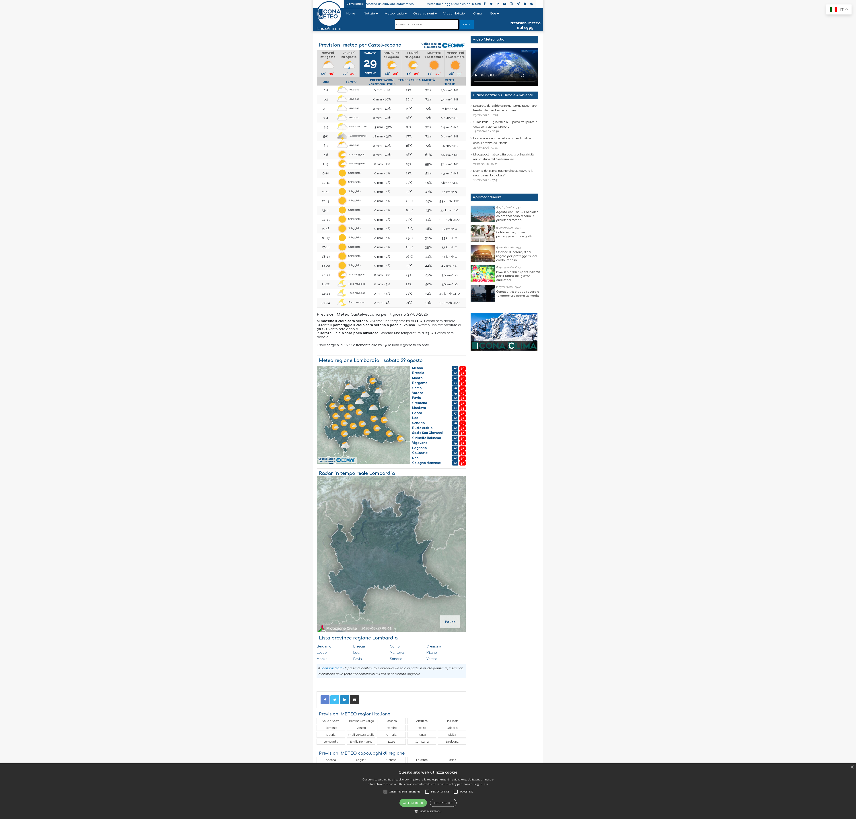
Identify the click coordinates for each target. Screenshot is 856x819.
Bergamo (324, 646)
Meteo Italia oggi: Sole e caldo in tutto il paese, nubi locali (415, 4)
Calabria (452, 727)
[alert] (428, 791)
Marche (392, 727)
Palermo (422, 760)
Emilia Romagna (361, 741)
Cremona (433, 646)
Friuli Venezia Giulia (361, 734)
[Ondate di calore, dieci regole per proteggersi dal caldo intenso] (483, 253)
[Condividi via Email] (354, 699)
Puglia (422, 734)
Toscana (391, 721)
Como (395, 646)
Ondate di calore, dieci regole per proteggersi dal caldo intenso (516, 256)
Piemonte (331, 727)
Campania (422, 741)
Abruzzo (422, 721)
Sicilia (452, 734)
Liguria (330, 734)
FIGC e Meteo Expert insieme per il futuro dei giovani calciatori (518, 276)
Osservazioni (423, 13)
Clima (477, 13)
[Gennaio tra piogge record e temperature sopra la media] (483, 293)
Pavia (357, 659)
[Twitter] (334, 699)
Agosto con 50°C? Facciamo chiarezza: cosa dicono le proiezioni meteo (517, 216)
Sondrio (396, 659)
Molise (422, 727)
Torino (452, 760)
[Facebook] (325, 699)
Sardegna (452, 741)
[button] (428, 811)
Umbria (391, 734)
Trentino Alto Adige (361, 721)
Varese (431, 659)
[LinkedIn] (344, 699)
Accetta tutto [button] (413, 803)
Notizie (369, 13)
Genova (392, 760)
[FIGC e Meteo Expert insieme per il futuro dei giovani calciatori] (483, 273)
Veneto (361, 727)
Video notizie (454, 13)
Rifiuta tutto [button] (443, 803)
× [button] (852, 767)
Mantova (397, 653)
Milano (431, 653)
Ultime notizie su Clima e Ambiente (503, 95)
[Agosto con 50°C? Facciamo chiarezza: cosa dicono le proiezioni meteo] (483, 214)
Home (350, 13)
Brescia (359, 646)
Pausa (450, 622)
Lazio (391, 741)
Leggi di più (481, 784)
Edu (493, 13)
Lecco (322, 653)
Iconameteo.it (331, 668)
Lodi (356, 653)
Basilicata (452, 721)
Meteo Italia (394, 13)
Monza (322, 659)
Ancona (331, 760)
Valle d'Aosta (330, 721)
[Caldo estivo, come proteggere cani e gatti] (483, 233)
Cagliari (361, 760)
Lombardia (331, 741)
